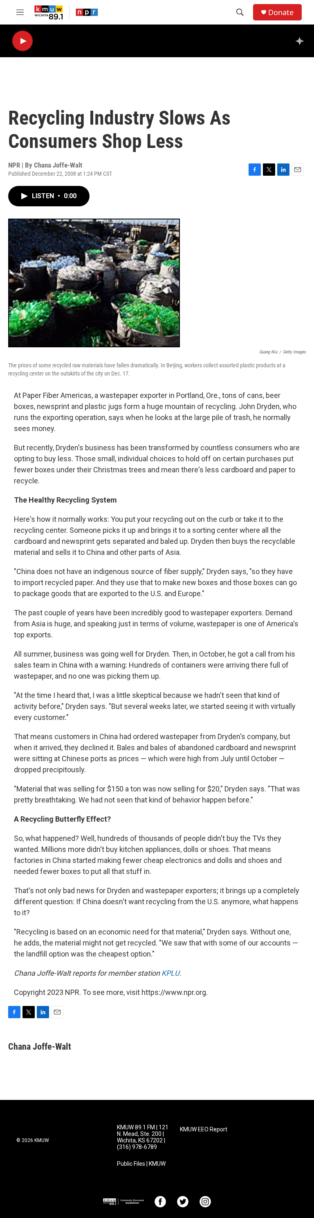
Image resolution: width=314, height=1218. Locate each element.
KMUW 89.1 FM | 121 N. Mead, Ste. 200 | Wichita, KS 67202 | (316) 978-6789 (142, 1137)
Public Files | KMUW (141, 1164)
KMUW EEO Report (203, 1129)
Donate (281, 12)
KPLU (170, 973)
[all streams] (302, 41)
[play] (22, 41)
